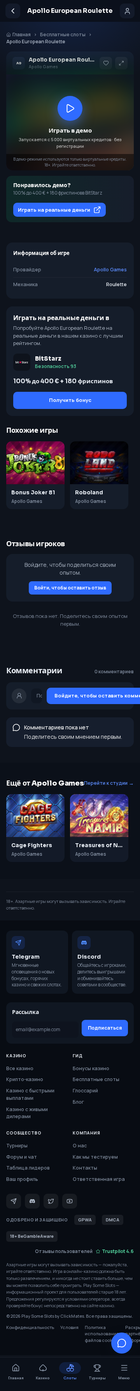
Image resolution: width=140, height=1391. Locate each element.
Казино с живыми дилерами (27, 1113)
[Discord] (32, 1201)
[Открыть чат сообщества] (121, 1343)
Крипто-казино (24, 1079)
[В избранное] (106, 63)
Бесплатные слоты (63, 34)
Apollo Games (110, 269)
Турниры (17, 1145)
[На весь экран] (121, 63)
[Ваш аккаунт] (127, 11)
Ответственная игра (99, 1179)
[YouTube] (69, 1201)
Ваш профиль (22, 1179)
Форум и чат (21, 1157)
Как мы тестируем (95, 1157)
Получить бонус (70, 399)
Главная (21, 34)
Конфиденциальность (30, 1327)
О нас (80, 1145)
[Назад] (12, 11)
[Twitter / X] (51, 1201)
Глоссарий (85, 1090)
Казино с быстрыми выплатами (30, 1094)
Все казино (19, 1068)
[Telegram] (13, 1201)
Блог (78, 1102)
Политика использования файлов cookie (102, 1333)
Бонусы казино (91, 1068)
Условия (69, 1327)
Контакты (85, 1167)
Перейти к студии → (109, 783)
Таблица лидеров (28, 1167)
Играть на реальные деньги (54, 209)
